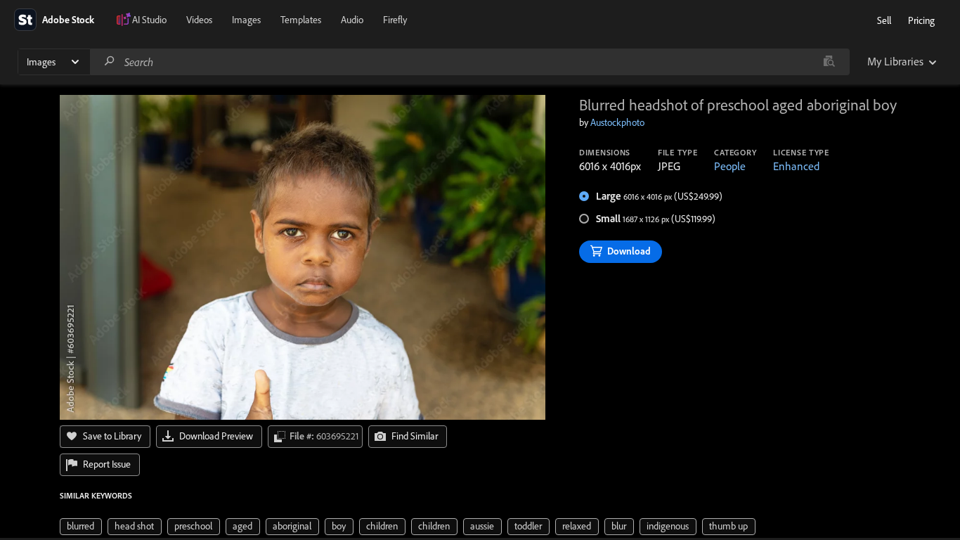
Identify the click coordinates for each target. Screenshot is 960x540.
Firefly (395, 19)
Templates (300, 19)
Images (246, 19)
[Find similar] (829, 62)
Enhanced (796, 166)
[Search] (109, 62)
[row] (81, 526)
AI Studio (149, 19)
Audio (352, 19)
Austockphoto (617, 122)
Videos (199, 19)
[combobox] (469, 61)
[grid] (407, 525)
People (730, 166)
